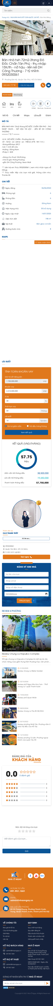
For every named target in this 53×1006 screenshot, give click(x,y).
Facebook (47, 108)
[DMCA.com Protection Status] (26, 988)
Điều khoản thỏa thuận (36, 933)
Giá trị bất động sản (13, 377)
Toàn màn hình (44, 242)
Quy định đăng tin (34, 930)
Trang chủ (5, 17)
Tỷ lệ (7, 396)
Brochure (40, 108)
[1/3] (26, 37)
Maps (26, 115)
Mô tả (5, 115)
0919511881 (10, 954)
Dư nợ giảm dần (14, 426)
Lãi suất (37, 115)
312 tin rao (25, 538)
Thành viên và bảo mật (36, 936)
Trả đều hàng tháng (38, 426)
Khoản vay (9, 386)
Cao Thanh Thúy (10, 533)
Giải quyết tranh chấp (35, 939)
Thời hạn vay (10, 406)
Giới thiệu (6, 933)
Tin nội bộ (6, 936)
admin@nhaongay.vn (21, 900)
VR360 (34, 108)
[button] (24, 52)
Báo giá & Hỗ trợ (9, 927)
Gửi (26, 851)
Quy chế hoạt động (35, 927)
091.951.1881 (17, 891)
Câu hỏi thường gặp (10, 930)
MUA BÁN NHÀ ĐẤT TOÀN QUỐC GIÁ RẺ (25, 17)
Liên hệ (5, 939)
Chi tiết (16, 115)
